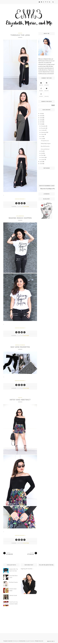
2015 (41, 161)
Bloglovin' (46, 90)
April (42, 153)
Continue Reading (19, 198)
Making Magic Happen (20, 218)
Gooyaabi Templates (29, 641)
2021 (41, 115)
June (42, 138)
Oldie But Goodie (13, 595)
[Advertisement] (42, 242)
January (43, 159)
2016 (41, 124)
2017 (41, 121)
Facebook (41, 90)
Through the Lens (20, 35)
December (43, 126)
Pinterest (41, 96)
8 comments (14, 335)
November (43, 128)
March (42, 155)
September (43, 132)
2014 (41, 163)
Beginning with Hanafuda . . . (27, 568)
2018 (41, 119)
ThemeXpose (15, 641)
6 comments (14, 388)
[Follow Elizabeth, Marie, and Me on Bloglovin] (46, 218)
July (42, 136)
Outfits (20, 397)
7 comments (14, 206)
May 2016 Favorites (20, 347)
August (42, 134)
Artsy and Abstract (20, 400)
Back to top (50, 641)
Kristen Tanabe (26, 206)
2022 (41, 113)
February (43, 157)
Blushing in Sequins (13, 582)
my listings (49, 188)
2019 (41, 117)
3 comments (14, 543)
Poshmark (47, 96)
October (43, 130)
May (42, 151)
